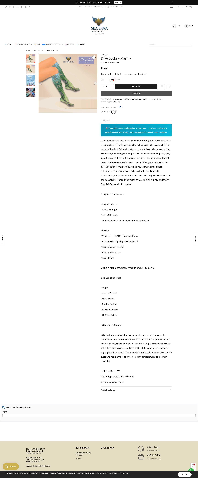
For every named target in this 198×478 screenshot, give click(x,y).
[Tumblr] (21, 7)
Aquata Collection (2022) (120, 99)
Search (78, 458)
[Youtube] (29, 7)
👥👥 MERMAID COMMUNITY (51, 44)
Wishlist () (189, 7)
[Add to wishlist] (161, 86)
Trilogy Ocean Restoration (133, 132)
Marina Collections (156, 99)
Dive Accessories (135, 99)
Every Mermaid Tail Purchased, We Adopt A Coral (93, 2)
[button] (40, 83)
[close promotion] (171, 2)
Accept (185, 475)
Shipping (118, 74)
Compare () (179, 7)
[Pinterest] (14, 7)
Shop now (118, 2)
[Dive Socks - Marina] (68, 83)
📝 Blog (37, 44)
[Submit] (191, 45)
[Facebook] (10, 7)
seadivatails (104, 55)
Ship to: (4, 412)
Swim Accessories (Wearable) (110, 102)
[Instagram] (18, 7)
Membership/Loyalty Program (83, 454)
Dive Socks (145, 99)
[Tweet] (115, 112)
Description (105, 121)
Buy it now (136, 93)
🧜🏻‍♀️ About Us (69, 44)
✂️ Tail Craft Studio (22, 44)
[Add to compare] (169, 86)
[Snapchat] (25, 7)
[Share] (111, 112)
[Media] (94, 57)
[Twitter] (6, 7)
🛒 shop (8, 44)
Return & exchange (108, 390)
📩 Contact (81, 44)
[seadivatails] (99, 25)
